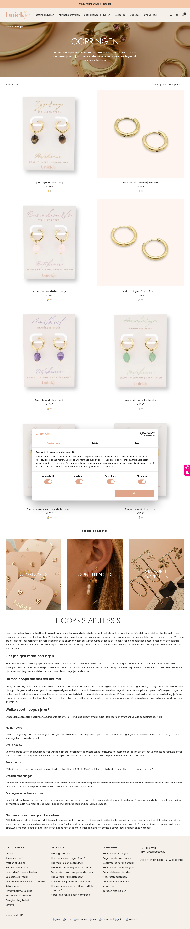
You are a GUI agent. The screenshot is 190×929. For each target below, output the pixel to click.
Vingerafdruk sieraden (115, 877)
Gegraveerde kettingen (115, 853)
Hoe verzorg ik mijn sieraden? (67, 877)
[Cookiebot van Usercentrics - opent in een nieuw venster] (142, 434)
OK (134, 493)
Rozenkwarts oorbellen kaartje (49, 291)
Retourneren (12, 886)
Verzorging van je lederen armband (70, 894)
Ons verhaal (150, 15)
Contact (10, 853)
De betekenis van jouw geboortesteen (72, 872)
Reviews (10, 905)
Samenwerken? (14, 858)
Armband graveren (69, 15)
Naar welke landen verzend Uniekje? (25, 881)
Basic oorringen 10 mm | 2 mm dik (140, 291)
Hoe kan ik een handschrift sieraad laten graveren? (73, 888)
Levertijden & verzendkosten (21, 872)
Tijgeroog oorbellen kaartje (49, 182)
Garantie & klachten (17, 867)
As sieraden (109, 886)
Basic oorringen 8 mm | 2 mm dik (140, 182)
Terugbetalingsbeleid (17, 900)
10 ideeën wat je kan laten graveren (70, 881)
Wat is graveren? (60, 853)
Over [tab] (136, 443)
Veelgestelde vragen (17, 877)
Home (8, 26)
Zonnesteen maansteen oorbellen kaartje (49, 509)
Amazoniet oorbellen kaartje (140, 509)
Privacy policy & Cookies (19, 891)
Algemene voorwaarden (19, 895)
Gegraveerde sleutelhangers (118, 867)
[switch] (79, 481)
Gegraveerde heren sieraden (118, 862)
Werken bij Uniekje (15, 862)
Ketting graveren (44, 15)
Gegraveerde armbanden (117, 858)
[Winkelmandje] (183, 14)
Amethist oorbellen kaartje (49, 400)
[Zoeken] (171, 15)
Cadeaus (135, 15)
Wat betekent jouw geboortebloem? (71, 867)
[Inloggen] (177, 15)
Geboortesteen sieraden (116, 881)
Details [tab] (95, 443)
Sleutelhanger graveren (97, 15)
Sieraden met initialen (114, 891)
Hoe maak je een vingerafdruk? (68, 858)
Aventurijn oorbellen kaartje (140, 400)
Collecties (120, 15)
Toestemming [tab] (53, 443)
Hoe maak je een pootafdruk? (67, 862)
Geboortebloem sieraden (116, 872)
